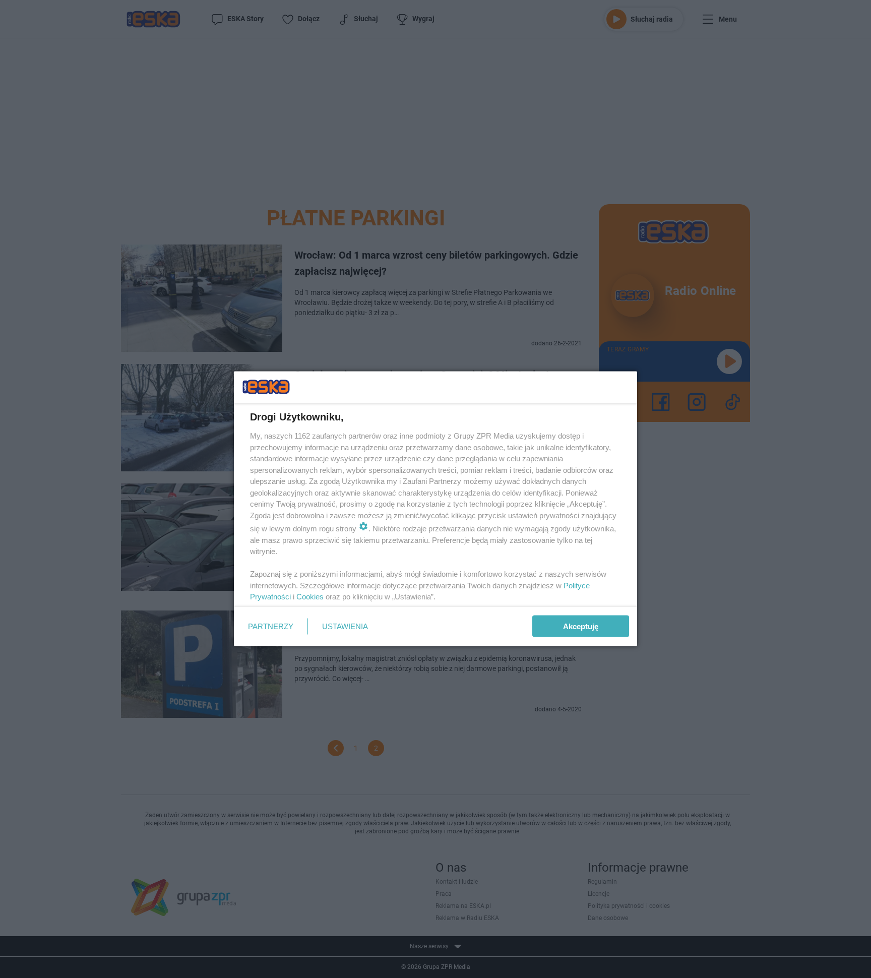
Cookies (310, 596)
